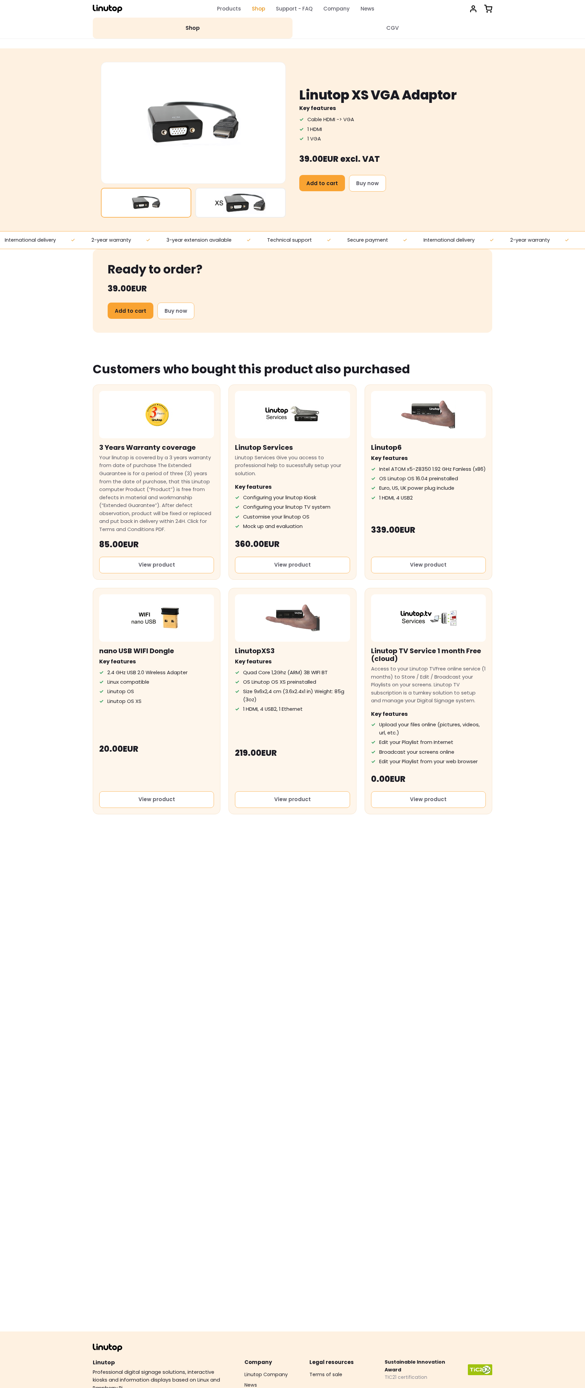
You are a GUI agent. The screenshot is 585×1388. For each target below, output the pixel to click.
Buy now (367, 183)
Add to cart (322, 183)
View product (156, 564)
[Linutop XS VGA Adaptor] (146, 202)
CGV (392, 28)
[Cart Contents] (488, 9)
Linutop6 (386, 447)
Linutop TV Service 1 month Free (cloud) (426, 654)
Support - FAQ (294, 8)
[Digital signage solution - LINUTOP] (107, 9)
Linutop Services (264, 447)
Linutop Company (266, 1374)
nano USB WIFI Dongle (136, 651)
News (367, 8)
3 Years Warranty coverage (147, 447)
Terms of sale (325, 1374)
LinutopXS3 (255, 651)
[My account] (473, 9)
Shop (258, 8)
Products (229, 8)
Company (336, 8)
